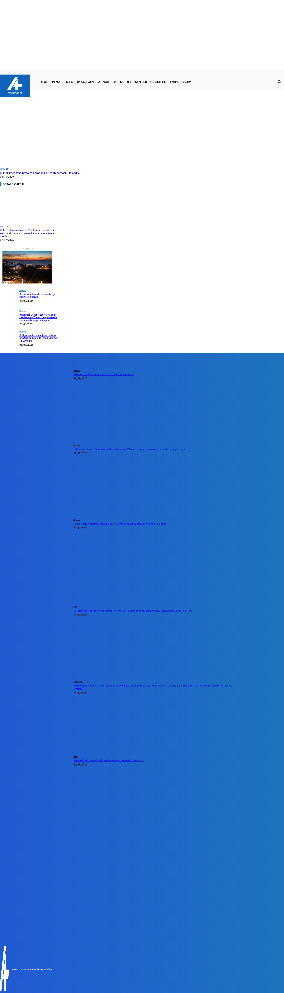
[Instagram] (253, 71)
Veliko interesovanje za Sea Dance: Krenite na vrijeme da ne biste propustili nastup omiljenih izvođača (27, 233)
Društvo (22, 290)
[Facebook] (249, 71)
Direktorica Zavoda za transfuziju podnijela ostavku (37, 295)
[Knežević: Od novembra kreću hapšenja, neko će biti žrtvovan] (35, 790)
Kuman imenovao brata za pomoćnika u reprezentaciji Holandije (40, 173)
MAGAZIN (4, 169)
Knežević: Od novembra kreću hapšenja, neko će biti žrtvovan (108, 760)
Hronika (22, 311)
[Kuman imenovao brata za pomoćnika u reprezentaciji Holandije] (59, 131)
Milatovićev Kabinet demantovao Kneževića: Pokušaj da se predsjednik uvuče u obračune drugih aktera (132, 610)
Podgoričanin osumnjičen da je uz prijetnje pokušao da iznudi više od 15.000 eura (38, 338)
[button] (279, 81)
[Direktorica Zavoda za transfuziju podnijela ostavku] (8, 297)
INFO (75, 607)
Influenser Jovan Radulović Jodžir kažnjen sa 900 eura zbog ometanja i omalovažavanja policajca (38, 317)
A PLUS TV (78, 681)
